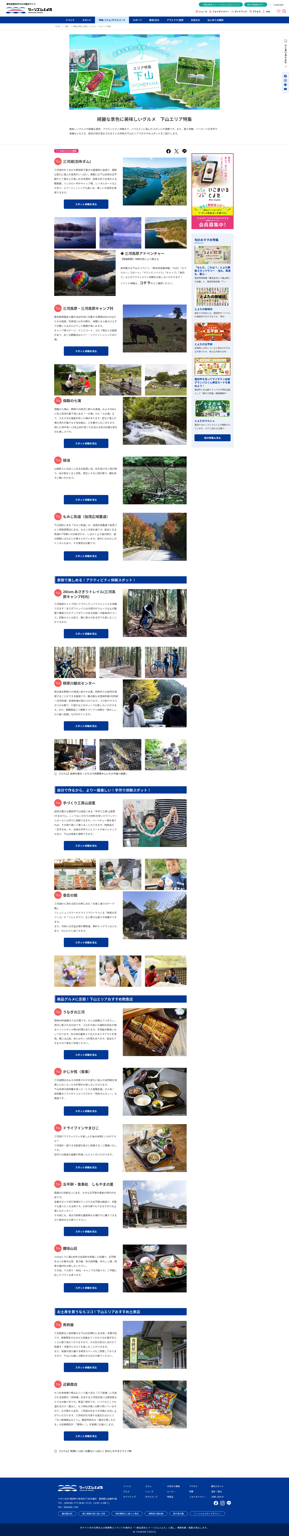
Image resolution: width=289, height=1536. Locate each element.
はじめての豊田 (215, 20)
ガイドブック (241, 11)
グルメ (126, 1491)
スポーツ (137, 20)
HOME (57, 26)
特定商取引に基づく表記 (127, 1513)
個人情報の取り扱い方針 (94, 1513)
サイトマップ (129, 1496)
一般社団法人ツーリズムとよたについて (221, 4)
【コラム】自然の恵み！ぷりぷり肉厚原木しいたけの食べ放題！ (93, 773)
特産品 (170, 1496)
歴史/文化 (154, 20)
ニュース (203, 11)
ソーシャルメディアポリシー (207, 1513)
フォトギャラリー (220, 11)
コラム (148, 1486)
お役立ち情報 (173, 1486)
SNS (268, 11)
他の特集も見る (212, 438)
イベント (70, 20)
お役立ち (195, 20)
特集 (66, 26)
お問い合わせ (217, 1496)
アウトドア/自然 (175, 20)
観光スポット (217, 1486)
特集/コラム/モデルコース (112, 20)
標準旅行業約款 (156, 1513)
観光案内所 (67, 1513)
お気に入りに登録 (68, 150)
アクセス (256, 11)
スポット (86, 20)
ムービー (171, 1491)
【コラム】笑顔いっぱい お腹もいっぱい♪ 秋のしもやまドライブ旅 (95, 1451)
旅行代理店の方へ (255, 4)
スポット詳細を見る (86, 204)
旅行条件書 (178, 1513)
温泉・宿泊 (216, 1491)
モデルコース (151, 1496)
